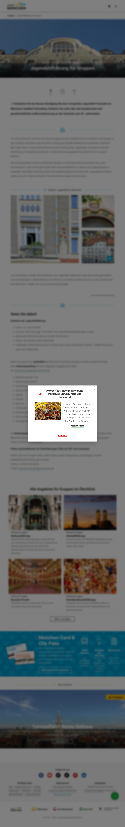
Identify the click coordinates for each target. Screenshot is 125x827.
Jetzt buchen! (77, 425)
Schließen (62, 435)
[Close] (94, 388)
